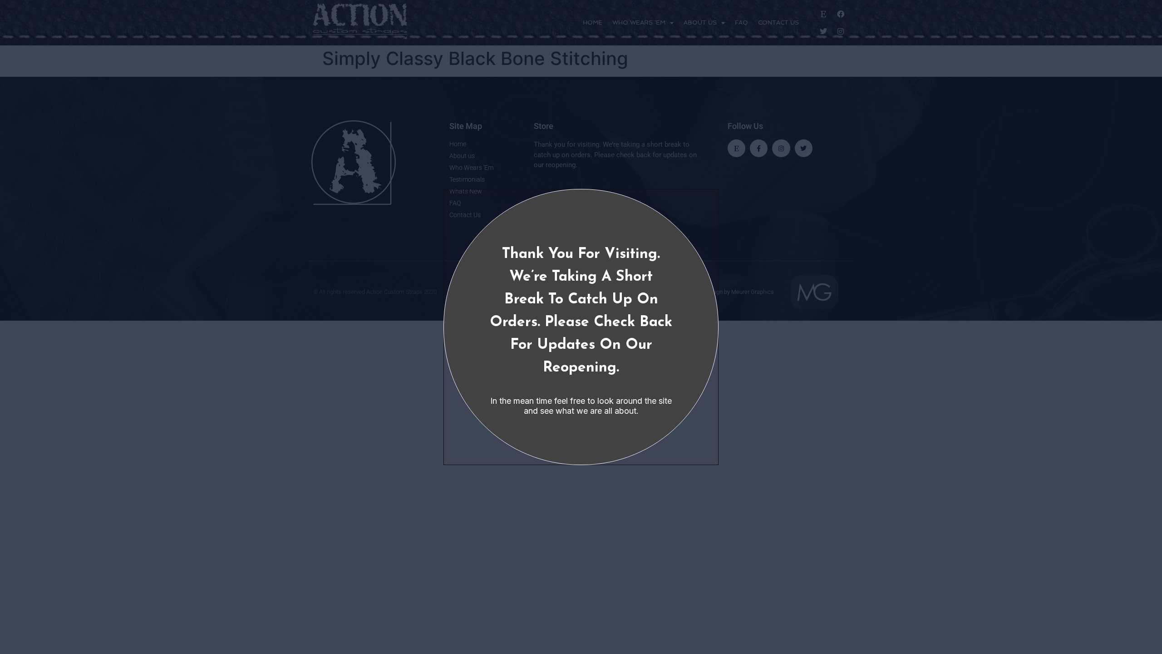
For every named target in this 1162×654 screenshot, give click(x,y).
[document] (581, 327)
